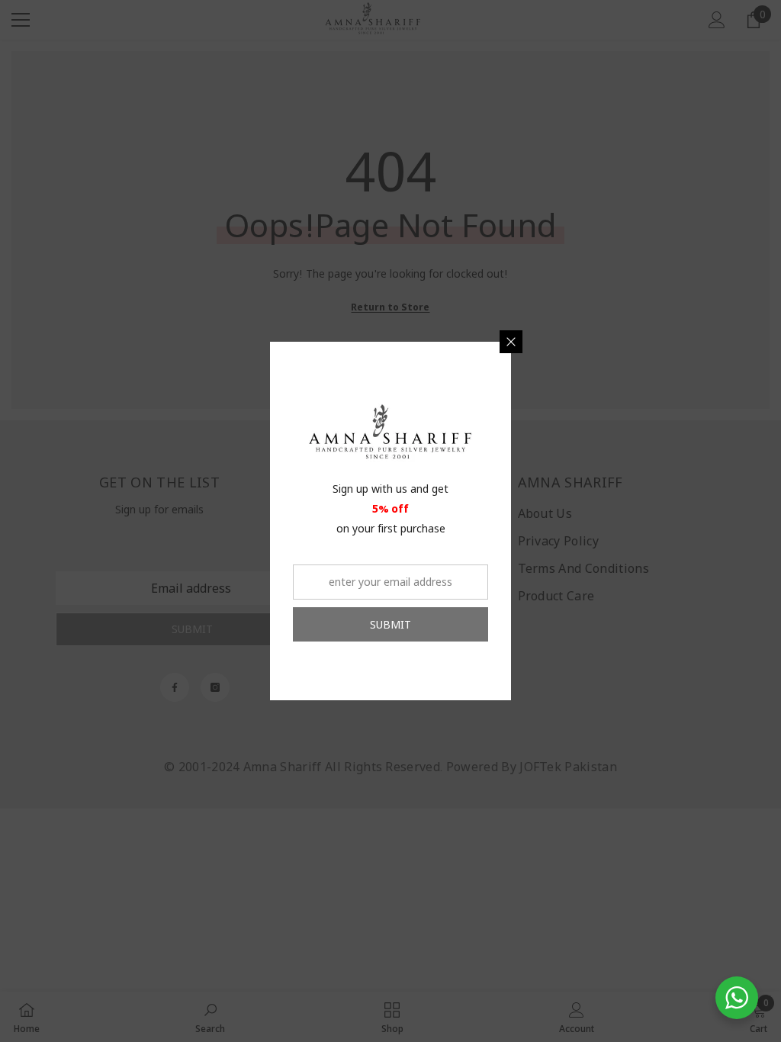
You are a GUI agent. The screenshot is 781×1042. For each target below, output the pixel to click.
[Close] (511, 341)
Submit (390, 624)
